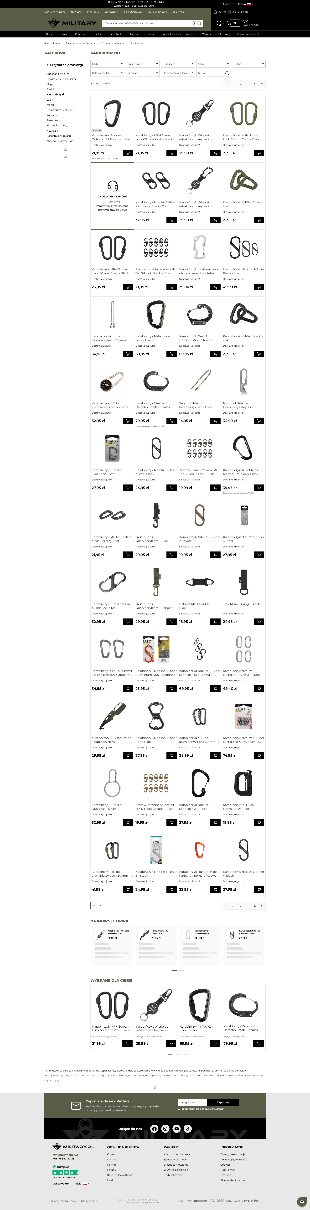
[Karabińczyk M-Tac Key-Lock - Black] (156, 315)
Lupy (49, 99)
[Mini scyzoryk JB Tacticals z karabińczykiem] (112, 716)
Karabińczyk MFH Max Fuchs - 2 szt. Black (239, 807)
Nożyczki (52, 130)
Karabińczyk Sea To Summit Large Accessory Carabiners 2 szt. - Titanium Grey (112, 673)
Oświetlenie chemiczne (61, 79)
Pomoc (111, 1164)
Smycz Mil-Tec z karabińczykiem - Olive (195, 405)
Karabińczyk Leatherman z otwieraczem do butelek (198, 271)
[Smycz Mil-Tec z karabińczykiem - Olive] (200, 381)
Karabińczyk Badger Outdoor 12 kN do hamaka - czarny (112, 137)
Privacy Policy (131, 1202)
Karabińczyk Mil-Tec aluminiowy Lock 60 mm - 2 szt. (199, 740)
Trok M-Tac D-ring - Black (241, 604)
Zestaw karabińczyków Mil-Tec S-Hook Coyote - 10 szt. (155, 807)
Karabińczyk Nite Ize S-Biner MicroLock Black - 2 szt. (156, 204)
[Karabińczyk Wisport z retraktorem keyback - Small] (200, 114)
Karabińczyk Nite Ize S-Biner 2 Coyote (199, 539)
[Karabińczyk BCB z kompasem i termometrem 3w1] (112, 381)
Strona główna (52, 43)
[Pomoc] (219, 25)
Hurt (110, 1180)
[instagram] (165, 1129)
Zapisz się (223, 1102)
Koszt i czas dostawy (177, 1154)
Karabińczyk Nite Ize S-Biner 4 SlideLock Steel (112, 606)
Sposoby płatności (175, 1159)
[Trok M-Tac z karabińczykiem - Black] (156, 515)
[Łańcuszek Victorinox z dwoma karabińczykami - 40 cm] (112, 315)
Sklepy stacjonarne (232, 1180)
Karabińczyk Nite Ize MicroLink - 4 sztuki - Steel (242, 673)
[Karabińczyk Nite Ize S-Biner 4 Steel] (243, 515)
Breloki (51, 89)
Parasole (51, 115)
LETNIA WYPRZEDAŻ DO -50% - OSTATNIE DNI (134, 1)
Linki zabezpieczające (60, 110)
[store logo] (72, 23)
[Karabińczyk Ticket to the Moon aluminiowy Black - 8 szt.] (243, 448)
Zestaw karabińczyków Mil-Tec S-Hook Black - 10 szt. (155, 271)
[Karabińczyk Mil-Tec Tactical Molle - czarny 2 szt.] (112, 515)
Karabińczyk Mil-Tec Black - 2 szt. (243, 338)
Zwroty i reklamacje (232, 1154)
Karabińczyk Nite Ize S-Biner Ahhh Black (156, 740)
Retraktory (53, 120)
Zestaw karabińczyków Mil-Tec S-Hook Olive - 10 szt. (199, 472)
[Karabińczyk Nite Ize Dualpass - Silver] (112, 783)
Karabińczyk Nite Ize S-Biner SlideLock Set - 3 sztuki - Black (199, 673)
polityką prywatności (213, 1108)
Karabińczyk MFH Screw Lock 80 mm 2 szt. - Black (110, 271)
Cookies (225, 1164)
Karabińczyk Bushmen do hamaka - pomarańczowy (198, 873)
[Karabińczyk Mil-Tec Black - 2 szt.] (243, 315)
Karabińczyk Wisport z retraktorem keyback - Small (195, 137)
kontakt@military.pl (65, 1154)
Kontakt (112, 1159)
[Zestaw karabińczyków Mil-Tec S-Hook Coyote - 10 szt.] (156, 783)
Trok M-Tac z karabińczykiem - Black (152, 539)
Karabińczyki (55, 94)
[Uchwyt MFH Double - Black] (200, 582)
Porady (111, 1169)
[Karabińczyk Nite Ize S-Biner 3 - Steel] (156, 850)
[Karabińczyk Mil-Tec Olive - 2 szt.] (243, 181)
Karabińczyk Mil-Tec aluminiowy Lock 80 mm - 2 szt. (112, 874)
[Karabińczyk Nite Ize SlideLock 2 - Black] (200, 783)
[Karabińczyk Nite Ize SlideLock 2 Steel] (112, 448)
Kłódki (50, 104)
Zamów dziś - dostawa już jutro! (134, 5)
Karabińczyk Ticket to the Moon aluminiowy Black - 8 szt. (243, 472)
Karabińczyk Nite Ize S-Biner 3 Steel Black (156, 472)
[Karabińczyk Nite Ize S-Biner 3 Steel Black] (156, 448)
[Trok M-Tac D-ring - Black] (243, 582)
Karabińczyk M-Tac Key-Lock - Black (152, 338)
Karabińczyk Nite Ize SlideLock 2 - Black (194, 807)
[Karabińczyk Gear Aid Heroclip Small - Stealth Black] (156, 381)
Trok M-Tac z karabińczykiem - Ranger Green (153, 606)
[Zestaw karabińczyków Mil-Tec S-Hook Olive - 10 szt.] (200, 448)
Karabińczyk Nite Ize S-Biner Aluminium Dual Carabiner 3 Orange (156, 673)
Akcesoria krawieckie (59, 141)
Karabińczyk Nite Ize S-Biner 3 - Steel (156, 873)
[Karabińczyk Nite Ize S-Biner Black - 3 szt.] (243, 248)
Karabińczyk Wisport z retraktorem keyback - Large (195, 204)
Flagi (49, 84)
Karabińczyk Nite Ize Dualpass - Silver (106, 807)
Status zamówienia (176, 1164)
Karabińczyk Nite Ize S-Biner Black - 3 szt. (243, 271)
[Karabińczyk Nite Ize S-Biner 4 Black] (243, 850)
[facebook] (154, 1129)
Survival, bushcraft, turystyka (81, 43)
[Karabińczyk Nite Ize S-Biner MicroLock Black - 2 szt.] (156, 181)
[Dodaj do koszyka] (128, 153)
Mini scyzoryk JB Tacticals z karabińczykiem (111, 740)
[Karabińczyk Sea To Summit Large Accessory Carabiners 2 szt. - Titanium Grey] (112, 649)
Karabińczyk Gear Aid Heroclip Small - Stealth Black (152, 405)
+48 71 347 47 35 (63, 1158)
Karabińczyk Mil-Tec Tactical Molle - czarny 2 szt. (112, 539)
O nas (110, 1154)
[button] (302, 1202)
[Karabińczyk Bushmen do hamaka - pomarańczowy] (200, 850)
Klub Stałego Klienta (120, 1175)
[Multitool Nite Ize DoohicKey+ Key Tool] (243, 381)
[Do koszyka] (127, 1043)
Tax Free (225, 1175)
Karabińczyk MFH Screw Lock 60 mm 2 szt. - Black (154, 137)
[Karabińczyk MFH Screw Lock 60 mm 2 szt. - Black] (156, 114)
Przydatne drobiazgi (113, 43)
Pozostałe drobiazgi (59, 135)
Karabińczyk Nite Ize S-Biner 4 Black (243, 873)
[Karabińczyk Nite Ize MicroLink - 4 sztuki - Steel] (243, 649)
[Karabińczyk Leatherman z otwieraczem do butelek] (200, 248)
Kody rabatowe (173, 1175)
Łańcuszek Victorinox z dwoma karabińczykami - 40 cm (110, 338)
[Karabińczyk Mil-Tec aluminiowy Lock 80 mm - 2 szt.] (112, 850)
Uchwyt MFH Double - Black (195, 606)
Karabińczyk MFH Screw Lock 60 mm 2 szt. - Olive (241, 137)
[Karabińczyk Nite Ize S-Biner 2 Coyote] (200, 515)
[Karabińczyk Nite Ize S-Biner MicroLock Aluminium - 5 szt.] (243, 716)
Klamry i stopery (56, 125)
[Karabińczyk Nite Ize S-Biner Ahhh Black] (156, 716)
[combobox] (152, 23)
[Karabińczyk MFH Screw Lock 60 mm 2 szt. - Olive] (243, 114)
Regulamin (227, 1169)
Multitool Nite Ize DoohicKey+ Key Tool (238, 405)
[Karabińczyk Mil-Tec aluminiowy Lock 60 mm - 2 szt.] (200, 716)
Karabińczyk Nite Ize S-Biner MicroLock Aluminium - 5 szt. (243, 740)
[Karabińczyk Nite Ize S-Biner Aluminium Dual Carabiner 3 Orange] (156, 649)
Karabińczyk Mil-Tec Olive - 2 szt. (242, 204)
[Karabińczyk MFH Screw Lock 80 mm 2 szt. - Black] (112, 248)
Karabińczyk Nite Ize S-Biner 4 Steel (243, 539)
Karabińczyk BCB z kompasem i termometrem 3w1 (112, 405)
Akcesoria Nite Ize (57, 73)
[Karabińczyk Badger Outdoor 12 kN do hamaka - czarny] (112, 114)
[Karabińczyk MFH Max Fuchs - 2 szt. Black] (243, 783)
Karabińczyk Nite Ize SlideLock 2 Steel (106, 472)
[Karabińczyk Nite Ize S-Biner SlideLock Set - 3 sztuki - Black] (200, 649)
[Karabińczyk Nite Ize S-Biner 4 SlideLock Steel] (112, 582)
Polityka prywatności (233, 1159)
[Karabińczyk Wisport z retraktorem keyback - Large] (200, 181)
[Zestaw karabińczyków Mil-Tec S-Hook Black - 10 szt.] (156, 248)
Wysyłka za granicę (176, 1169)
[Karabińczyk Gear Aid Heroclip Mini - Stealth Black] (200, 315)
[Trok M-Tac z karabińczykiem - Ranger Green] (156, 582)
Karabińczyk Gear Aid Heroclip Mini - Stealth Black (195, 338)
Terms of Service (147, 1202)
